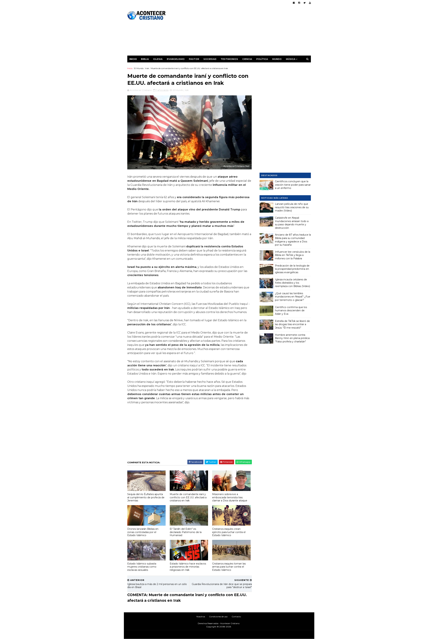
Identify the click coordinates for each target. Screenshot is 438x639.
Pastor (194, 59)
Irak (147, 68)
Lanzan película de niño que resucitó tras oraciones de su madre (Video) (292, 207)
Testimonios (229, 59)
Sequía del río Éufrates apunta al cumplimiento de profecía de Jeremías (145, 497)
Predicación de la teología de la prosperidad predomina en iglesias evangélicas (292, 269)
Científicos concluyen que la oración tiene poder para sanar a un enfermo (293, 185)
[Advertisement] (248, 32)
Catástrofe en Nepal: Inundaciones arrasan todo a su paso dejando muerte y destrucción (291, 222)
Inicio (133, 59)
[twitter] (305, 3)
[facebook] (294, 3)
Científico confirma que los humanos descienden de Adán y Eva (291, 310)
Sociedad (209, 59)
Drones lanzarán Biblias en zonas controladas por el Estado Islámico (142, 532)
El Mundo (139, 68)
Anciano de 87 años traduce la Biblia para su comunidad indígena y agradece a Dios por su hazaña (293, 239)
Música (290, 59)
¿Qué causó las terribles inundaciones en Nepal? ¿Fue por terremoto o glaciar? (292, 297)
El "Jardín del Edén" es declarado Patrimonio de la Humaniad (186, 532)
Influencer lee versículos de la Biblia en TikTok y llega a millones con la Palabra (292, 255)
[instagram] (299, 3)
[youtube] (310, 3)
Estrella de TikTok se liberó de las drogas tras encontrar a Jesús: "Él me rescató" (292, 324)
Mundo (277, 59)
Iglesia (158, 59)
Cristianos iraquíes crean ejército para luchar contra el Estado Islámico (229, 532)
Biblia (145, 59)
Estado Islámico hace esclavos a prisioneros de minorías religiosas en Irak (188, 566)
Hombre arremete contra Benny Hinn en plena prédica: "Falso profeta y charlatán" (292, 338)
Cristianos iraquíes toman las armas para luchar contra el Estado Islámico (229, 566)
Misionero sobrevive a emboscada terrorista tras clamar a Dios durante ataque (229, 497)
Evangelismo (176, 59)
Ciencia (247, 59)
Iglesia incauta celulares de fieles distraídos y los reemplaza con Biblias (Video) (292, 283)
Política (262, 59)
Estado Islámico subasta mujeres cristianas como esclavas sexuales (141, 566)
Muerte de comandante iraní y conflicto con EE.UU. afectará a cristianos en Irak (188, 497)
